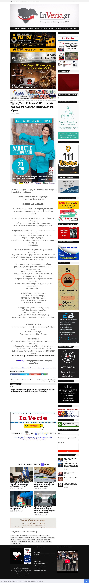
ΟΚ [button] (86, 581)
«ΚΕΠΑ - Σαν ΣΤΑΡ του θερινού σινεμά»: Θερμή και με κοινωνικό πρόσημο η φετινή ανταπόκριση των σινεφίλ (71, 466)
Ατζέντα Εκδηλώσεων (20, 100)
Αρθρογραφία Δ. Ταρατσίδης (16, 543)
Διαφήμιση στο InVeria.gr (35, 1)
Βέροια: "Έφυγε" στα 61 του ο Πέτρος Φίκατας (70, 459)
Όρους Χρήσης (31, 391)
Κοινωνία (12, 535)
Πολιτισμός (47, 535)
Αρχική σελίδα (13, 100)
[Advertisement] (33, 450)
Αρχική (11, 1)
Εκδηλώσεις (21, 537)
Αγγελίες (24, 539)
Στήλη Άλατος (30, 541)
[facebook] (72, 1)
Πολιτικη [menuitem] (17, 28)
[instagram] (76, 1)
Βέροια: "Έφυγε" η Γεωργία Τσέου (71, 477)
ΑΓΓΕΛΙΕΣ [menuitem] (51, 28)
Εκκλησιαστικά (41, 535)
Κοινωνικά (33, 539)
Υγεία (35, 559)
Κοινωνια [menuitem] (23, 28)
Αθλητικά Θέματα (14, 537)
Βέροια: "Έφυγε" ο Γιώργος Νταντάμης (69, 473)
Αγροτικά (32, 537)
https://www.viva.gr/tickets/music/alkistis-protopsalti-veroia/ (33, 356)
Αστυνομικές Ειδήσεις (24, 535)
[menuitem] (12, 28)
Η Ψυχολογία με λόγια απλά (39, 541)
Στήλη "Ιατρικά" (49, 541)
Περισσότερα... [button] (39, 581)
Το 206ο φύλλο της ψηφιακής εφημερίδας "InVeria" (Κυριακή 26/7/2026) (70, 485)
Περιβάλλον (13, 539)
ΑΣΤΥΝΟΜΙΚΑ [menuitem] (44, 28)
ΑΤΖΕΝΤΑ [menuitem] (37, 28)
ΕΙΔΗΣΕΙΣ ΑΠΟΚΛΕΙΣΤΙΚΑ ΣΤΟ (29, 464)
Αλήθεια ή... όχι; (14, 541)
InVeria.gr (13, 113)
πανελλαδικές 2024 (38, 568)
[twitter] (74, 1)
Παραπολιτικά (27, 537)
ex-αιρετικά (19, 539)
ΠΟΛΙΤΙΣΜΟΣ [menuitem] (30, 28)
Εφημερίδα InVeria (39, 539)
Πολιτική (17, 535)
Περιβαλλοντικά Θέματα (22, 541)
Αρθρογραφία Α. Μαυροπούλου (40, 570)
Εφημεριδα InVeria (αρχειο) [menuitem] (69, 28)
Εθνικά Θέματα (47, 539)
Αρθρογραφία (43, 537)
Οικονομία (37, 537)
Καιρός (28, 539)
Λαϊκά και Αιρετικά (50, 537)
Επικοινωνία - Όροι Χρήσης (24, 1)
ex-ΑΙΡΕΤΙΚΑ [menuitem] (58, 28)
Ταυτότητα (16, 1)
